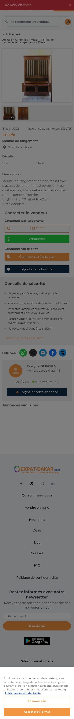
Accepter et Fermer (37, 711)
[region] (37, 693)
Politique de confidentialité (23, 693)
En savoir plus (37, 700)
